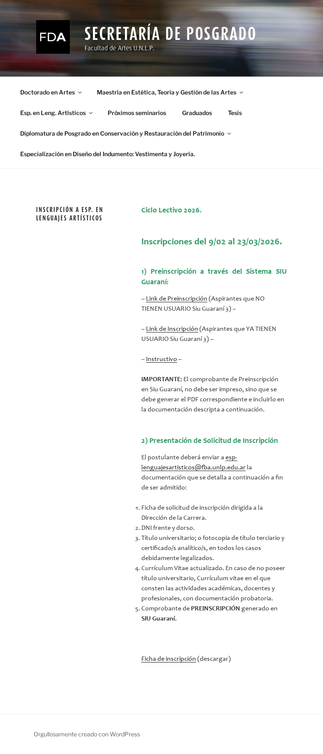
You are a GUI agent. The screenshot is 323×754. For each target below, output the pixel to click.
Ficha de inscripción (168, 659)
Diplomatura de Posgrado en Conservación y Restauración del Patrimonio (122, 133)
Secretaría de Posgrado (171, 33)
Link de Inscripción (172, 329)
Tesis (235, 112)
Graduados (197, 112)
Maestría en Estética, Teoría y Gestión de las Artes (166, 92)
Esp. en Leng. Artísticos (53, 112)
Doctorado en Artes (47, 92)
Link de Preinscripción (176, 299)
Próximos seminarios (137, 112)
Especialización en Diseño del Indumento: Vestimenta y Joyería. (107, 153)
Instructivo (161, 359)
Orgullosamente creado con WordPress (87, 734)
